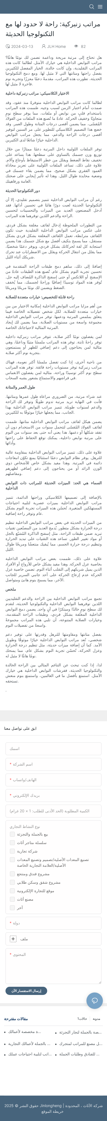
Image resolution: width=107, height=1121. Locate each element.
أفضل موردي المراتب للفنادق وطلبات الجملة (81, 1054)
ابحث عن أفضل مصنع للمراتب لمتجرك (81, 1043)
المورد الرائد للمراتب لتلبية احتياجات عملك (30, 1054)
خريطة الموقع (53, 1111)
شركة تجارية (27, 851)
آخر (20, 907)
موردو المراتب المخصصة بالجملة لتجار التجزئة (81, 1032)
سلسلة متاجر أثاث (32, 842)
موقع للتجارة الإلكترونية (35, 890)
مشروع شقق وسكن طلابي (39, 882)
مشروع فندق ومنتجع (33, 873)
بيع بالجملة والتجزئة (32, 834)
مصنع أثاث (25, 899)
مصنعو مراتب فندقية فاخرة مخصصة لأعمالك (25, 1031)
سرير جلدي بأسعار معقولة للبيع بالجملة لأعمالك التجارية (30, 1043)
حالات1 (82, 1019)
